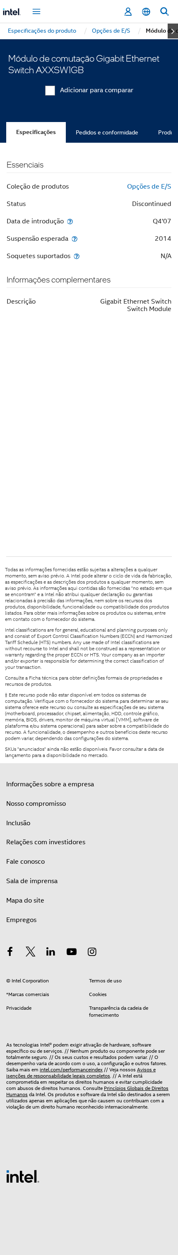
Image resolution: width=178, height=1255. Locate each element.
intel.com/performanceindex (71, 1069)
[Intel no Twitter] (31, 953)
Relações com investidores (45, 842)
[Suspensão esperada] (74, 238)
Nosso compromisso (36, 804)
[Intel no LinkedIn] (51, 953)
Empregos (21, 920)
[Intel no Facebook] (10, 953)
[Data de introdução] (70, 221)
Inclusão (18, 823)
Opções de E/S (149, 186)
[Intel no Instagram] (92, 953)
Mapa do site (25, 900)
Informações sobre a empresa (50, 784)
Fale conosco (25, 861)
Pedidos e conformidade (107, 132)
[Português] (146, 11)
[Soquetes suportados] (76, 255)
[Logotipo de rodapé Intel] (22, 1176)
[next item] (173, 31)
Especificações (36, 132)
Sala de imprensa (32, 881)
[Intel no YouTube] (72, 953)
